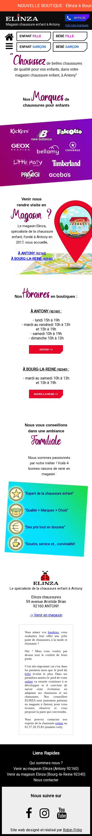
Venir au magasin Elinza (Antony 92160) (46, 768)
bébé (28, 674)
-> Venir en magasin (46, 615)
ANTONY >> (46, 349)
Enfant (30, 36)
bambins (53, 632)
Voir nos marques (76, 25)
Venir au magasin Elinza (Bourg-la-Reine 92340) (46, 774)
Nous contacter (46, 780)
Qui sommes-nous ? (46, 763)
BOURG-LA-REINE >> (46, 394)
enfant (29, 681)
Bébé (65, 36)
